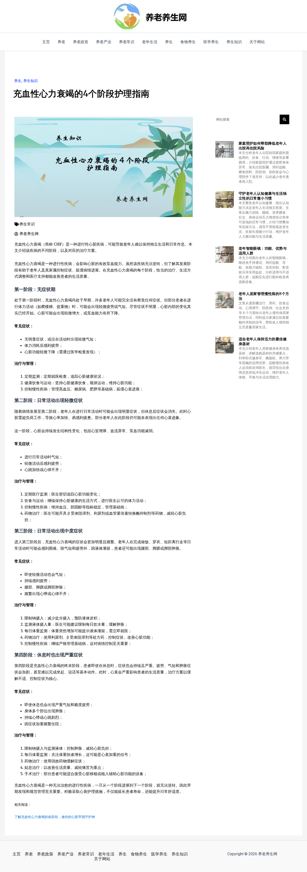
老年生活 (106, 854)
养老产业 (65, 854)
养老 (29, 854)
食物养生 (139, 854)
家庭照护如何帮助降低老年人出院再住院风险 (263, 145)
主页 (16, 854)
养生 (17, 80)
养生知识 (30, 80)
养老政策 (45, 854)
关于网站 (102, 858)
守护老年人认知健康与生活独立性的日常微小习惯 (263, 195)
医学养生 (159, 854)
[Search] (284, 119)
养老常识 (86, 854)
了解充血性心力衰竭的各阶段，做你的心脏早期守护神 (54, 817)
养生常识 (27, 224)
